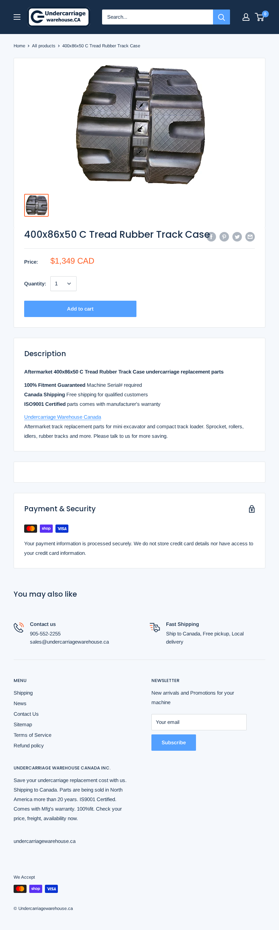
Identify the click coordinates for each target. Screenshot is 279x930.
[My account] (246, 17)
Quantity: (35, 283)
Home (19, 45)
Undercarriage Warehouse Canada (62, 417)
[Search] (221, 17)
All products (43, 45)
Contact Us (26, 714)
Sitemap (23, 724)
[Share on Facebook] (211, 237)
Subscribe (174, 742)
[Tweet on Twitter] (237, 237)
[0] (260, 17)
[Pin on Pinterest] (224, 237)
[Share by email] (250, 237)
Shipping (23, 693)
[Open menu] (17, 17)
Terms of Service (32, 735)
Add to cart (80, 309)
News (20, 703)
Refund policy (29, 745)
